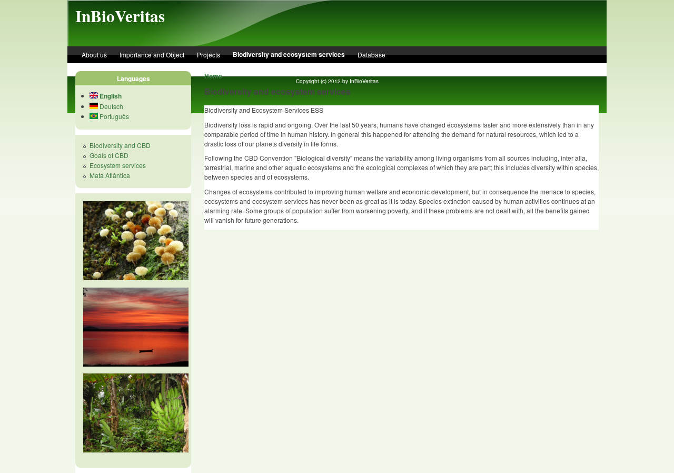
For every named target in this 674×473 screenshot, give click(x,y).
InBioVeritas (120, 16)
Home (213, 76)
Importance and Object (152, 54)
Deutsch (110, 106)
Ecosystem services (118, 165)
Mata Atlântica (110, 175)
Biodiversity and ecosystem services (289, 54)
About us (94, 54)
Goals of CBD (109, 155)
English (110, 96)
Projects (208, 54)
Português (113, 116)
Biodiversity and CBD (120, 145)
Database (371, 54)
